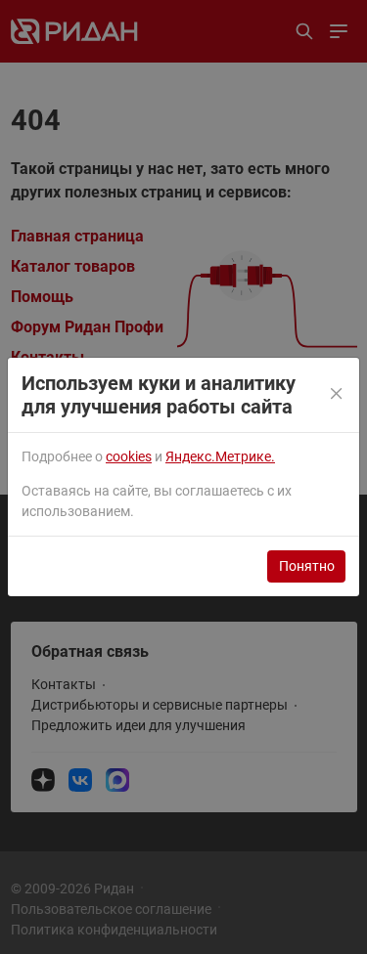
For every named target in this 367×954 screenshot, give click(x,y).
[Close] (337, 395)
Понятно (307, 566)
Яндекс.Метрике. (220, 456)
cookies (129, 456)
